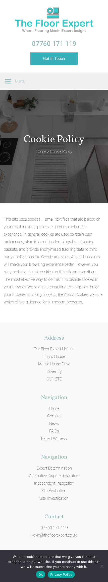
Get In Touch (54, 58)
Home (41, 151)
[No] (101, 566)
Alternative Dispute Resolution (54, 475)
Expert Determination (54, 468)
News (54, 423)
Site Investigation (54, 498)
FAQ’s (54, 431)
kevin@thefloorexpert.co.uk (54, 535)
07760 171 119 (54, 43)
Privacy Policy (61, 574)
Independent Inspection (54, 483)
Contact (54, 416)
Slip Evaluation (54, 490)
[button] (20, 81)
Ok (40, 574)
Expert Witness (54, 438)
